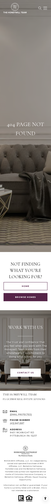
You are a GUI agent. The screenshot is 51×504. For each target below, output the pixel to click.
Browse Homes (25, 297)
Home (25, 286)
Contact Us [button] (25, 372)
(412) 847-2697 (17, 423)
